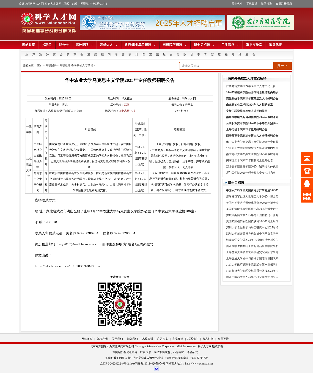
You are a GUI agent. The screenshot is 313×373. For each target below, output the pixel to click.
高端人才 (106, 45)
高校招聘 (82, 45)
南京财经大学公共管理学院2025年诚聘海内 (252, 154)
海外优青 (275, 45)
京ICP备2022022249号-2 (114, 363)
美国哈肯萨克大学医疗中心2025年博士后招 (252, 209)
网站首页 (28, 45)
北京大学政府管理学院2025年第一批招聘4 (251, 264)
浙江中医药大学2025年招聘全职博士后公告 (252, 277)
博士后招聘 (202, 45)
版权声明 (102, 338)
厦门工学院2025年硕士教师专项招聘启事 (251, 172)
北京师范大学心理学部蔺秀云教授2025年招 (252, 270)
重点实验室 (254, 45)
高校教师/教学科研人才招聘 (76, 65)
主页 (40, 65)
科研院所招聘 (172, 45)
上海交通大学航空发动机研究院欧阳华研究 (252, 252)
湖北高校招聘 (127, 110)
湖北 (65, 104)
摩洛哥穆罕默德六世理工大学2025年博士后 (252, 196)
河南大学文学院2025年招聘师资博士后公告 (252, 239)
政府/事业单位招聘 (138, 45)
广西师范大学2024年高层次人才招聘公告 (251, 86)
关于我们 (117, 338)
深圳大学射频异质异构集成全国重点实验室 (252, 233)
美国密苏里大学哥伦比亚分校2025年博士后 (252, 202)
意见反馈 (177, 338)
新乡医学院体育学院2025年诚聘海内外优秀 (252, 166)
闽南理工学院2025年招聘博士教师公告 (249, 160)
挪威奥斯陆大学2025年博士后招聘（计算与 (252, 215)
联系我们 (192, 338)
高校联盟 (147, 338)
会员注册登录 (284, 3)
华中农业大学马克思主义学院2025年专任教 (252, 141)
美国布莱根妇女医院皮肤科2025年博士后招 (252, 221)
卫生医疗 (228, 45)
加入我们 (132, 338)
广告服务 (162, 338)
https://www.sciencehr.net (199, 363)
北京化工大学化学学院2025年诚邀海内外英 (252, 148)
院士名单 (237, 3)
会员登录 (223, 338)
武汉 (127, 104)
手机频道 (251, 3)
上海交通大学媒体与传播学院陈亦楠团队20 (252, 258)
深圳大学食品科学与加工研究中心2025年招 (252, 227)
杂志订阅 (208, 338)
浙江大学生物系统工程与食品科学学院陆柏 (252, 246)
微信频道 (266, 3)
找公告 (64, 45)
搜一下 (282, 66)
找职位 (47, 45)
